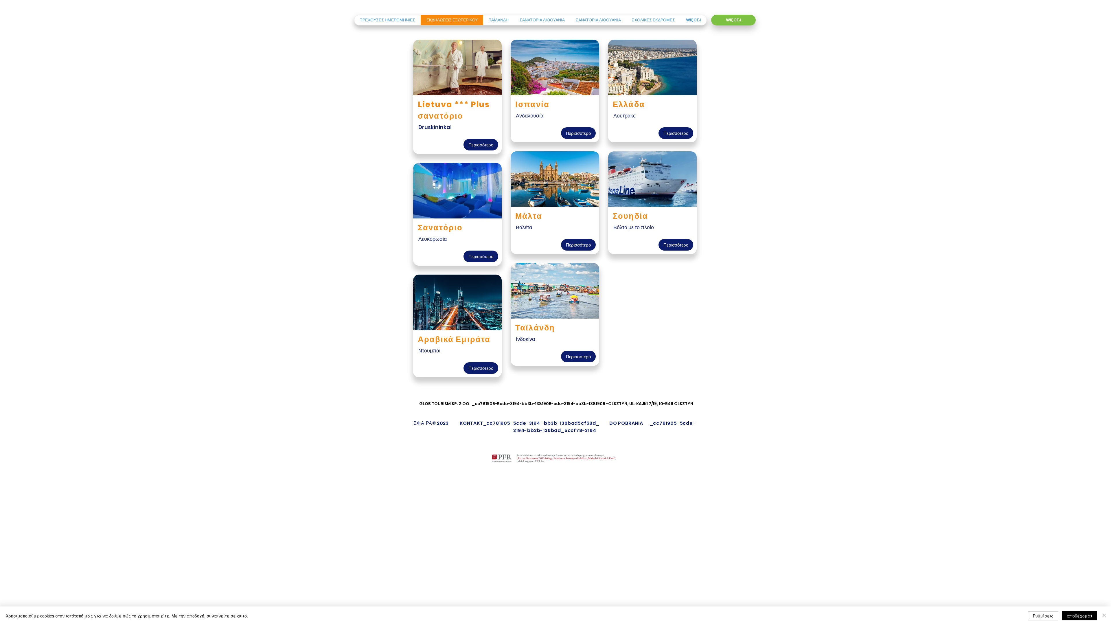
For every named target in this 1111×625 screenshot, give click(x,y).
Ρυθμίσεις (1043, 616)
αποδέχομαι (1079, 616)
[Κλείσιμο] (1104, 615)
